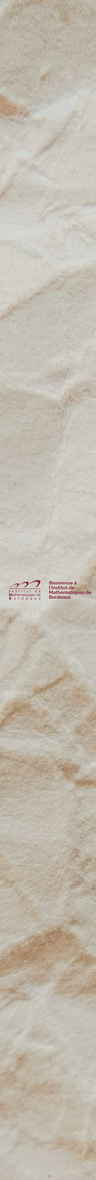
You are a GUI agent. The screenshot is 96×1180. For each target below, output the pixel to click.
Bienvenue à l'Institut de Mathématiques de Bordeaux (70, 590)
